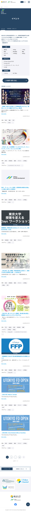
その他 (5, 67)
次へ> (23, 457)
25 (19, 457)
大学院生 (15, 53)
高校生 (5, 49)
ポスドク (6, 53)
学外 (5, 55)
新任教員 (15, 51)
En (24, 2)
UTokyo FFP (7, 63)
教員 (5, 51)
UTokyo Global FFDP (9, 61)
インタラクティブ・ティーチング (11, 65)
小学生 (23, 49)
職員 (23, 51)
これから (6, 73)
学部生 (23, 53)
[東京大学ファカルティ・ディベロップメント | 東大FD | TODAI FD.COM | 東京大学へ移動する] (1, 7)
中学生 (14, 49)
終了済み (15, 73)
